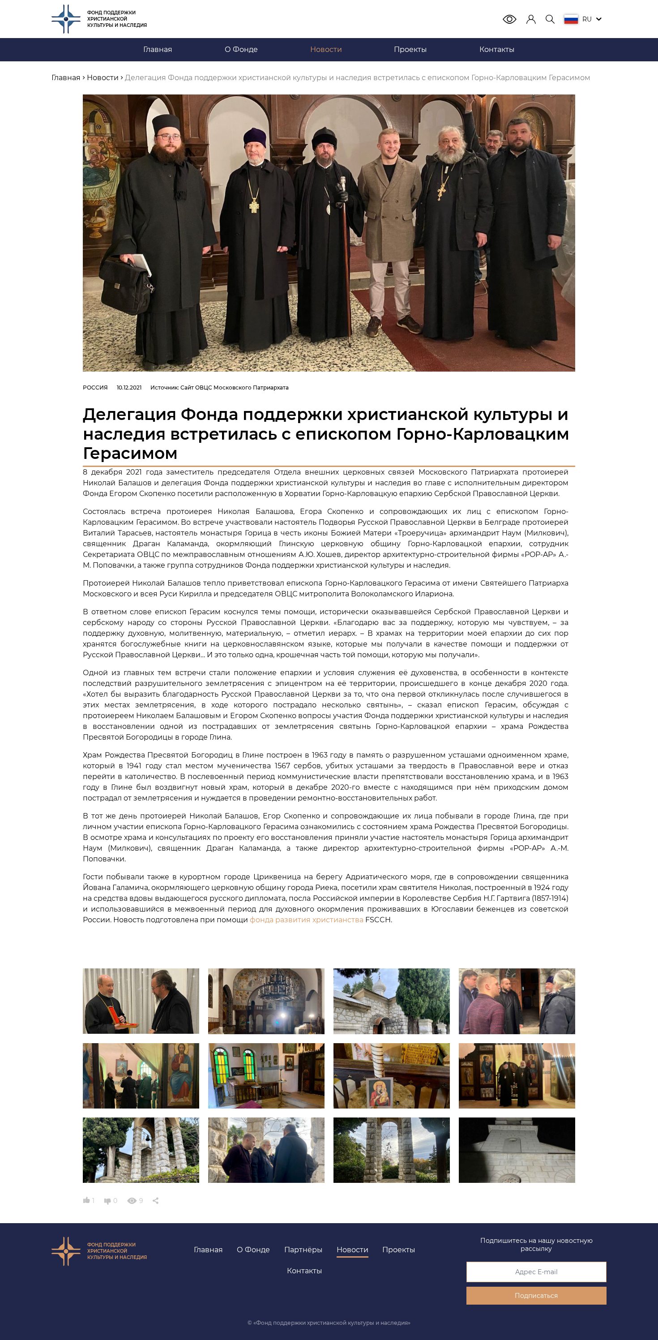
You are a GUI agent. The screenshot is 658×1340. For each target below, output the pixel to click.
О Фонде (253, 1250)
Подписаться (536, 1296)
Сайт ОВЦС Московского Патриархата (234, 387)
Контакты (304, 1271)
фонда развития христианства (306, 920)
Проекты (398, 1250)
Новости (352, 1250)
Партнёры (303, 1250)
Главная (208, 1250)
